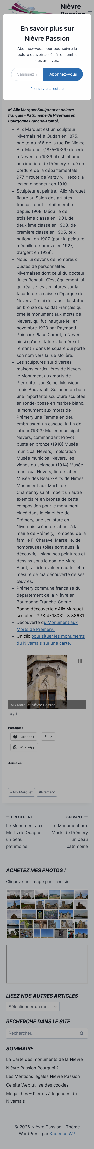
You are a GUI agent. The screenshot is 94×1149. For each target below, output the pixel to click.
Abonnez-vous (63, 74)
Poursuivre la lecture (47, 88)
